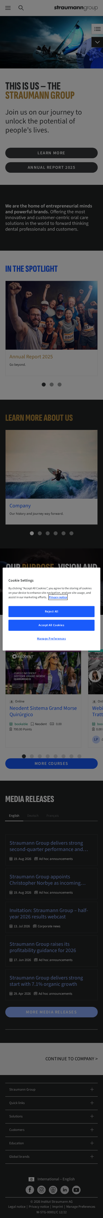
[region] (52, 609)
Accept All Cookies (51, 625)
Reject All (51, 611)
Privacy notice (58, 597)
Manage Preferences (51, 638)
